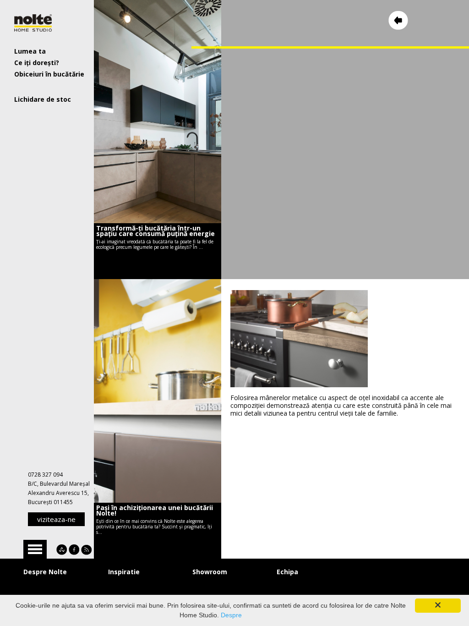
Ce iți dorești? (36, 62)
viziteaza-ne (56, 519)
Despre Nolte (45, 571)
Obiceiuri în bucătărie (49, 74)
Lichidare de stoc (42, 99)
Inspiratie (124, 571)
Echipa (287, 571)
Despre (231, 615)
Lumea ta (30, 51)
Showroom (209, 571)
